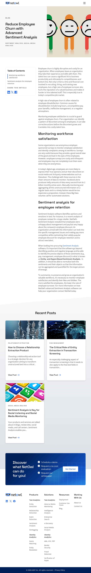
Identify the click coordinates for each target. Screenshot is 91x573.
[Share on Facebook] (16, 92)
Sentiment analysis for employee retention (19, 82)
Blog (7, 18)
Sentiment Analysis (14, 43)
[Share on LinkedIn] (8, 92)
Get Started (70, 469)
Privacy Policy (60, 570)
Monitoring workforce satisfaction (17, 76)
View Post (12, 375)
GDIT (34, 570)
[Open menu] (84, 3)
